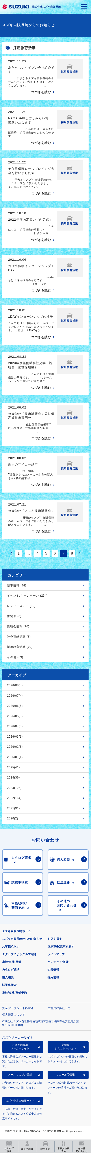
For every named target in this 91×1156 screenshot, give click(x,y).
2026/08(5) (15, 685)
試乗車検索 (9, 985)
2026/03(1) (15, 736)
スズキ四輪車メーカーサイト (20, 1046)
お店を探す (55, 938)
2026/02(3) (15, 746)
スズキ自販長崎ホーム (16, 931)
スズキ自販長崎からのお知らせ (22, 938)
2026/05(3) (15, 716)
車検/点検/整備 (11, 962)
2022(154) (14, 798)
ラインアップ (56, 954)
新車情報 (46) (16, 585)
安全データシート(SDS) (17, 1008)
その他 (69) (15, 657)
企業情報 (53, 969)
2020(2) (12, 818)
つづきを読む (41, 92)
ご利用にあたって (59, 1008)
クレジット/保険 (58, 962)
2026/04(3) (15, 726)
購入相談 (8, 977)
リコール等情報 (65, 1074)
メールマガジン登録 (20, 1074)
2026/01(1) (15, 757)
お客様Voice (10, 946)
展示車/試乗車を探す (61, 946)
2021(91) (13, 808)
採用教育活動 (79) (19, 647)
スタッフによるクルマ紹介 (19, 954)
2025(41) (13, 767)
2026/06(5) (15, 705)
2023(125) (14, 788)
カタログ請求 (10, 969)
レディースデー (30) (21, 606)
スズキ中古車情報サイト (20, 1100)
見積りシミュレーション (65, 1046)
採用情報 (53, 977)
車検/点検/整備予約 (14, 992)
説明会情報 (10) (18, 626)
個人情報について (13, 1014)
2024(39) (13, 777)
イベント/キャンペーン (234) (27, 595)
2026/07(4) (15, 695)
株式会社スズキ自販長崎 (46, 6)
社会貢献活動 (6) (19, 636)
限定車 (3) (14, 616)
